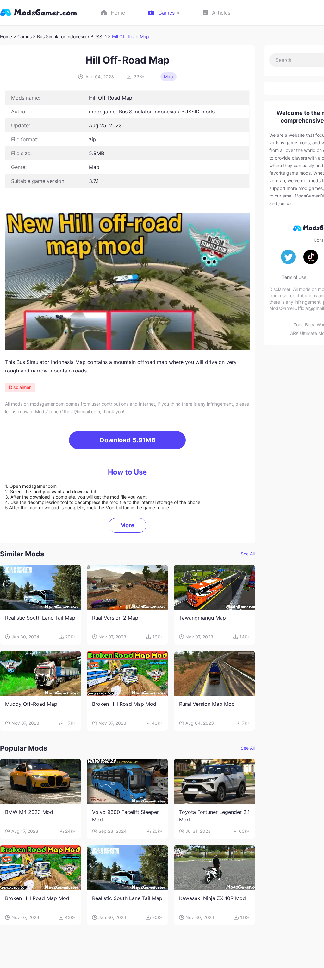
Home (6, 36)
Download (127, 440)
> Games (22, 36)
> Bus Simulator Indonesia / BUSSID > (72, 36)
